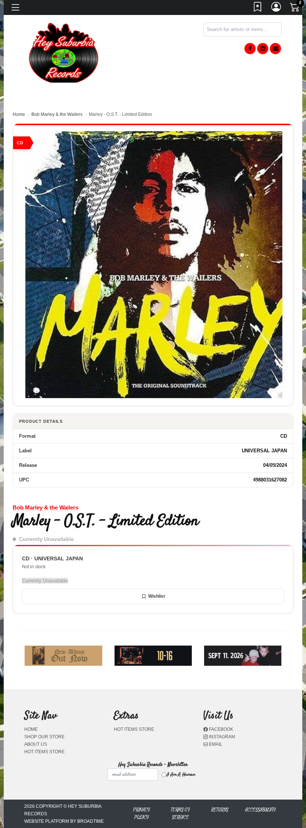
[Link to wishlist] (258, 8)
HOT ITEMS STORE (44, 751)
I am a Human (180, 774)
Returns (219, 810)
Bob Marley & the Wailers (56, 114)
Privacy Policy (141, 814)
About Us (35, 744)
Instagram (221, 736)
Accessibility (260, 810)
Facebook (220, 729)
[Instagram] (262, 48)
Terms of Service (180, 814)
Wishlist (156, 596)
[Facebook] (250, 48)
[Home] (63, 52)
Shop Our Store (44, 736)
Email (215, 744)
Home (19, 114)
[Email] (275, 48)
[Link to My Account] (276, 8)
